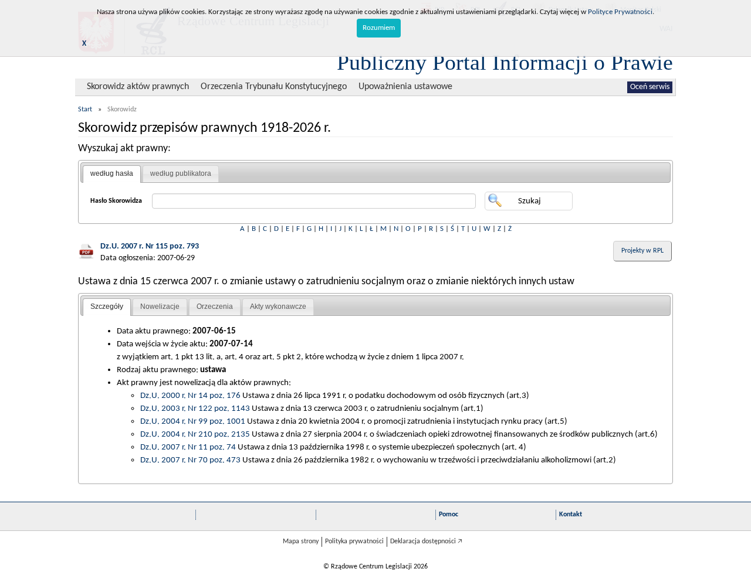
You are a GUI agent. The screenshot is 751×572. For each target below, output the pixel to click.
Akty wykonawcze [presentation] (278, 306)
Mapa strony (301, 541)
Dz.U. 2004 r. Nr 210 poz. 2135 (195, 434)
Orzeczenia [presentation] (215, 306)
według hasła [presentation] (111, 173)
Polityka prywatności (354, 541)
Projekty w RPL (642, 250)
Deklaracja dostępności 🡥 (426, 541)
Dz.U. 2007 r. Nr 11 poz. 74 (188, 447)
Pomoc (448, 514)
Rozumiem (379, 28)
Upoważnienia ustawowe (405, 86)
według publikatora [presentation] (180, 173)
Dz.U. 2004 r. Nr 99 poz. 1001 (192, 421)
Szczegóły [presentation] (106, 306)
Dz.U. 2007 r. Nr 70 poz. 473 (190, 460)
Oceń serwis (649, 87)
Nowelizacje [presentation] (160, 306)
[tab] (112, 174)
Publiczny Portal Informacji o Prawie (505, 62)
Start (85, 109)
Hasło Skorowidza (116, 201)
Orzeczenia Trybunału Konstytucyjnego (274, 86)
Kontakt (570, 514)
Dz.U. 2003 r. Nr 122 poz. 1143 (195, 408)
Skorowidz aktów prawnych (138, 86)
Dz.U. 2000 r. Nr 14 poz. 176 (190, 395)
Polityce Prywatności (620, 12)
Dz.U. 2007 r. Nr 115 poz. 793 (149, 246)
